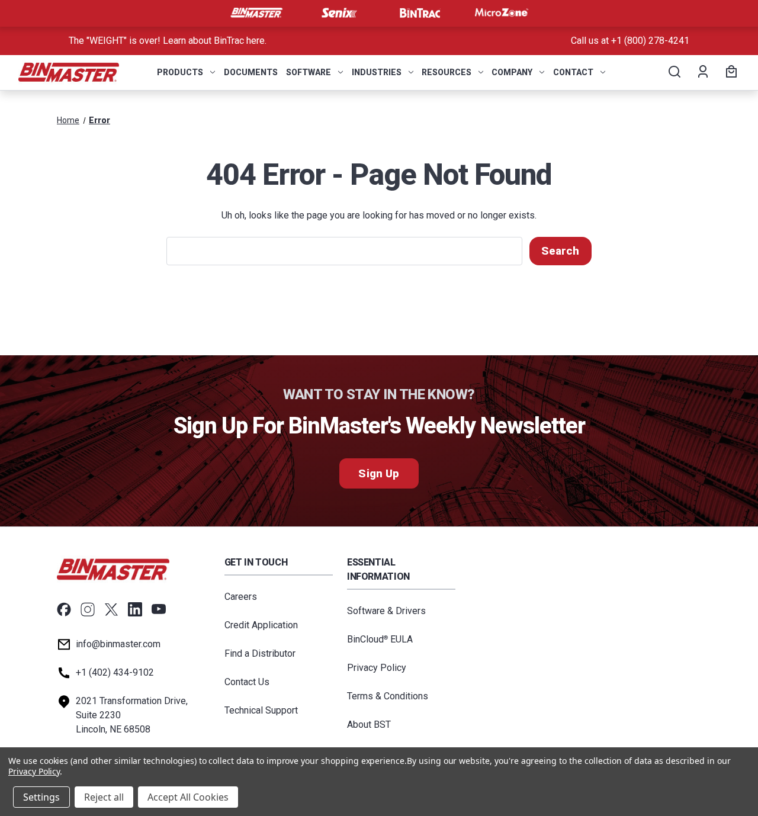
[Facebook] (64, 609)
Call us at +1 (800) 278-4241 (630, 40)
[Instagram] (88, 609)
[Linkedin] (135, 609)
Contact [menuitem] (573, 72)
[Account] (702, 72)
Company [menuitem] (512, 72)
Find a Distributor (260, 653)
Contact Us (246, 682)
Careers (240, 596)
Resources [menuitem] (446, 72)
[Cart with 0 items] (729, 72)
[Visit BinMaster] (256, 13)
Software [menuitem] (308, 72)
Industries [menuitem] (377, 72)
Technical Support (261, 710)
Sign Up (378, 473)
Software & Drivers (386, 610)
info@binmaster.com (118, 644)
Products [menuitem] (180, 72)
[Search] (674, 72)
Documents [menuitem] (251, 72)
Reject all (104, 797)
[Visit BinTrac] (420, 13)
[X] (111, 609)
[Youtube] (159, 609)
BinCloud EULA (380, 639)
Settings (41, 797)
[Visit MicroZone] (501, 13)
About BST (369, 724)
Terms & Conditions (387, 696)
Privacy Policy (376, 667)
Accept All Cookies (188, 797)
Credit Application (261, 625)
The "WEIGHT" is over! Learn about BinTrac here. (167, 40)
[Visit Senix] (338, 13)
